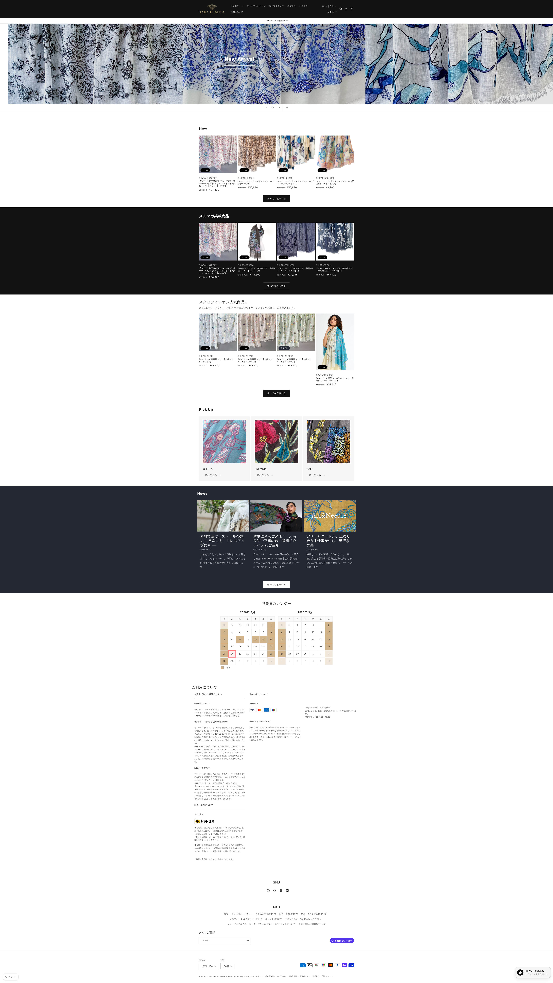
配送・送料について (288, 914)
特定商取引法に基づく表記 (275, 976)
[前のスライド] (266, 107)
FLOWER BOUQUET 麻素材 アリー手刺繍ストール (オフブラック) (257, 269)
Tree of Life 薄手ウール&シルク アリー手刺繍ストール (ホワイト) (335, 379)
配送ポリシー (305, 976)
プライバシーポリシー (241, 914)
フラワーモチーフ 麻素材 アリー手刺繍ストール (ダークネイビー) (295, 269)
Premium (231, 70)
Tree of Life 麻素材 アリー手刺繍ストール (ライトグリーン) (295, 360)
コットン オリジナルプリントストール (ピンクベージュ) (256, 182)
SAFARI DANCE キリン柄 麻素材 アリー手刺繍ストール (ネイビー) (334, 269)
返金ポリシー (327, 976)
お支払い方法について (265, 914)
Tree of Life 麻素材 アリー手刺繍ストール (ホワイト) (217, 360)
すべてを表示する (276, 198)
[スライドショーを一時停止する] (286, 107)
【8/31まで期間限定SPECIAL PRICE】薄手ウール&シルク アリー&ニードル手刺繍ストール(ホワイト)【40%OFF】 (217, 183)
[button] (237, 6)
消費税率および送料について (312, 924)
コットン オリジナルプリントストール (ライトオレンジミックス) (296, 182)
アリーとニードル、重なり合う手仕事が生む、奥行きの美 (328, 540)
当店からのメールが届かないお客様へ (303, 919)
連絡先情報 (292, 976)
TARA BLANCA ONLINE (216, 976)
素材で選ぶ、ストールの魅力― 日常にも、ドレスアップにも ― (222, 540)
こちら (210, 859)
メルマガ (234, 919)
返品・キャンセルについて (313, 914)
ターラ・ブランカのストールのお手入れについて (272, 924)
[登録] (247, 940)
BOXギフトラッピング (252, 919)
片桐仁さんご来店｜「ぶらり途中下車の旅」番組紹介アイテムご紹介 (275, 540)
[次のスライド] (279, 107)
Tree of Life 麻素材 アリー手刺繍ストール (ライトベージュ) (256, 360)
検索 (226, 914)
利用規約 (316, 976)
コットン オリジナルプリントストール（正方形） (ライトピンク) (335, 182)
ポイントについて (273, 919)
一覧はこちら (210, 475)
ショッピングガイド (236, 924)
